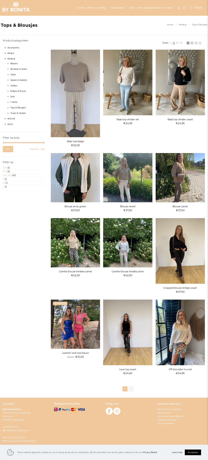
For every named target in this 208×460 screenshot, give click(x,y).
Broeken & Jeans (18, 69)
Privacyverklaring (165, 423)
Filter (8, 149)
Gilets (13, 74)
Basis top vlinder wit (128, 119)
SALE (10, 124)
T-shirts (13, 102)
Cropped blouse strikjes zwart (180, 288)
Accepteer (193, 452)
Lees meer (177, 452)
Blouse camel (128, 206)
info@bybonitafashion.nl (17, 430)
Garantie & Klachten (167, 420)
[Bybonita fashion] (16, 8)
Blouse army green (75, 206)
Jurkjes (13, 85)
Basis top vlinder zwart (180, 119)
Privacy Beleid (150, 452)
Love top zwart (127, 369)
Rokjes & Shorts (18, 91)
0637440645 (11, 427)
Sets (12, 96)
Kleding (182, 24)
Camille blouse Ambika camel (75, 271)
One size (7, 175)
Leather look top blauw (75, 353)
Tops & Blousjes (18, 107)
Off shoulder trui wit (180, 369)
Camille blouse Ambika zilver (128, 271)
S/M (5, 167)
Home (170, 24)
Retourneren (163, 412)
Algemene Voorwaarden (169, 409)
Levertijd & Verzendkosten (170, 416)
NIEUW (11, 118)
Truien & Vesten (18, 113)
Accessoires (13, 47)
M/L (5, 171)
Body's (10, 53)
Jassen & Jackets (18, 80)
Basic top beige (75, 141)
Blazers (14, 63)
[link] (171, 43)
